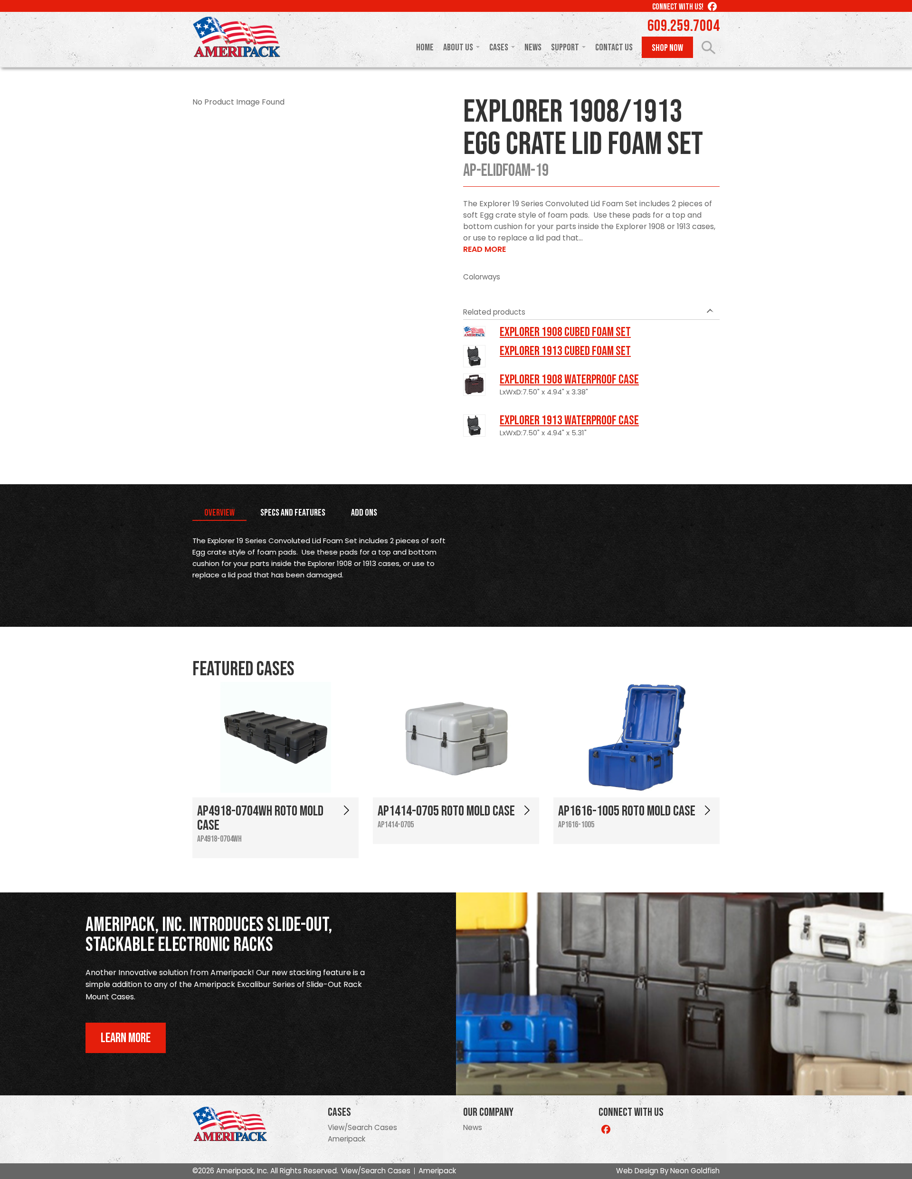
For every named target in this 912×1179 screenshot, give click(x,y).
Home (425, 47)
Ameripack (346, 1139)
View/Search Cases (362, 1127)
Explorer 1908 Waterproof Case (569, 379)
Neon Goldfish (695, 1171)
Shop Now (667, 48)
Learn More (126, 1038)
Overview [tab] (219, 512)
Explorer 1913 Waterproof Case (569, 420)
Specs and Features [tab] (292, 512)
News (533, 47)
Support (565, 47)
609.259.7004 (683, 26)
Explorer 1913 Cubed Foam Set (565, 351)
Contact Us (614, 47)
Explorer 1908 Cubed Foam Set (565, 332)
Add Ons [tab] (364, 512)
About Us (458, 47)
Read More (484, 249)
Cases (498, 47)
